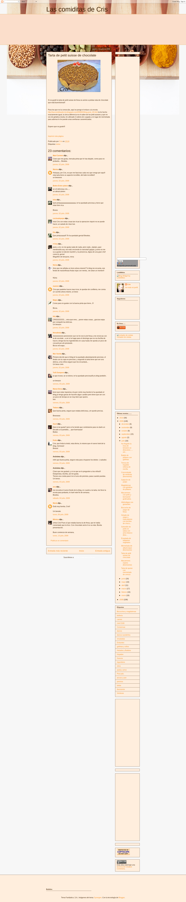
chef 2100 (120, 623)
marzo (124, 589)
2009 (121, 421)
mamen (56, 286)
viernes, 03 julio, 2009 (61, 384)
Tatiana (56, 408)
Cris (129, 284)
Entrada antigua (102, 551)
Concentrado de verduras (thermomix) (126, 474)
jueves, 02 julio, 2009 (61, 164)
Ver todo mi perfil (131, 287)
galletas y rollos (123, 646)
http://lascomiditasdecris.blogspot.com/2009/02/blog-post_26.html (73, 112)
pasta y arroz (122, 670)
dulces (119, 631)
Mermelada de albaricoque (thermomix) (126, 548)
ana (54, 487)
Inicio (81, 551)
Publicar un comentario (59, 541)
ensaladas (121, 639)
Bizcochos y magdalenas (126, 611)
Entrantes (120, 643)
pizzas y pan (121, 678)
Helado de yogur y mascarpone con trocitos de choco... (126, 519)
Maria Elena (57, 389)
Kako (55, 440)
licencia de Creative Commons (124, 868)
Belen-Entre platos (60, 186)
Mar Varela (57, 354)
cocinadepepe (58, 218)
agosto (124, 437)
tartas (58, 144)
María (55, 503)
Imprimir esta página (56, 136)
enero (124, 595)
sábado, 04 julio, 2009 (61, 498)
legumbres (121, 662)
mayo (124, 582)
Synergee (98, 897)
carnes (119, 619)
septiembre (126, 434)
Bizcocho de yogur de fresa (126, 510)
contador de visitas (124, 337)
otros (119, 666)
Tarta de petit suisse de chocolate (126, 555)
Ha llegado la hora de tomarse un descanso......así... (127, 448)
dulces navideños (123, 635)
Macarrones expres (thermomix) (126, 563)
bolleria (120, 615)
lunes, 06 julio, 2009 (60, 514)
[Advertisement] (64, 29)
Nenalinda (57, 333)
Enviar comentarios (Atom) (84, 557)
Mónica (56, 519)
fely (54, 316)
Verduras (120, 693)
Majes (55, 300)
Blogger (122, 897)
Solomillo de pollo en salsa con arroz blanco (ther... (126, 531)
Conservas (121, 627)
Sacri (55, 424)
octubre (125, 431)
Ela (54, 232)
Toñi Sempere (58, 372)
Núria (55, 265)
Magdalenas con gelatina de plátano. (126, 487)
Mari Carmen (58, 155)
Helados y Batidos (124, 650)
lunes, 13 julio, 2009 (60, 536)
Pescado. (120, 674)
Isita (54, 200)
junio (124, 579)
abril (123, 585)
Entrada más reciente (58, 551)
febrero (124, 592)
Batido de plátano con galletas (126, 457)
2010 (121, 418)
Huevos (120, 658)
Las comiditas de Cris (77, 9)
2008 (121, 600)
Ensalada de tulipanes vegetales (126, 540)
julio (123, 441)
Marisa (55, 169)
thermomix (121, 689)
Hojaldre (120, 654)
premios (120, 681)
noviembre (126, 427)
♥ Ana (55, 244)
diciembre (125, 424)
